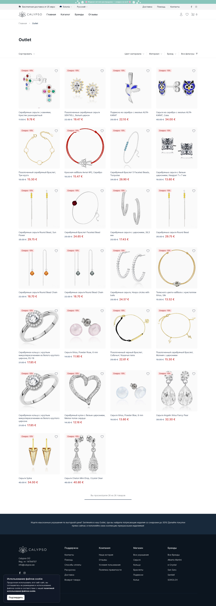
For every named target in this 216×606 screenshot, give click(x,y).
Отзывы (93, 14)
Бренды (79, 14)
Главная (51, 14)
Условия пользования (109, 565)
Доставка (147, 6)
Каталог (65, 14)
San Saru (172, 570)
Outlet (35, 23)
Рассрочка (70, 570)
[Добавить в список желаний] (56, 70)
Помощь (161, 6)
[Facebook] (191, 7)
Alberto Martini (175, 560)
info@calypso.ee (27, 565)
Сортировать (25, 53)
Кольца (136, 565)
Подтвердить (16, 597)
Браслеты (138, 570)
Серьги (136, 560)
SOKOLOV (173, 580)
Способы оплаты (73, 565)
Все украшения (141, 555)
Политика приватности (110, 570)
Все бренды (174, 555)
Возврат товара (72, 580)
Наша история (106, 555)
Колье (136, 580)
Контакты (175, 6)
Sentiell (171, 575)
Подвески (138, 575)
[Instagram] (196, 7)
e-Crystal (172, 565)
